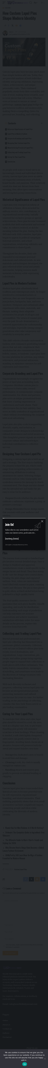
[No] (45, 1058)
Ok (25, 1064)
